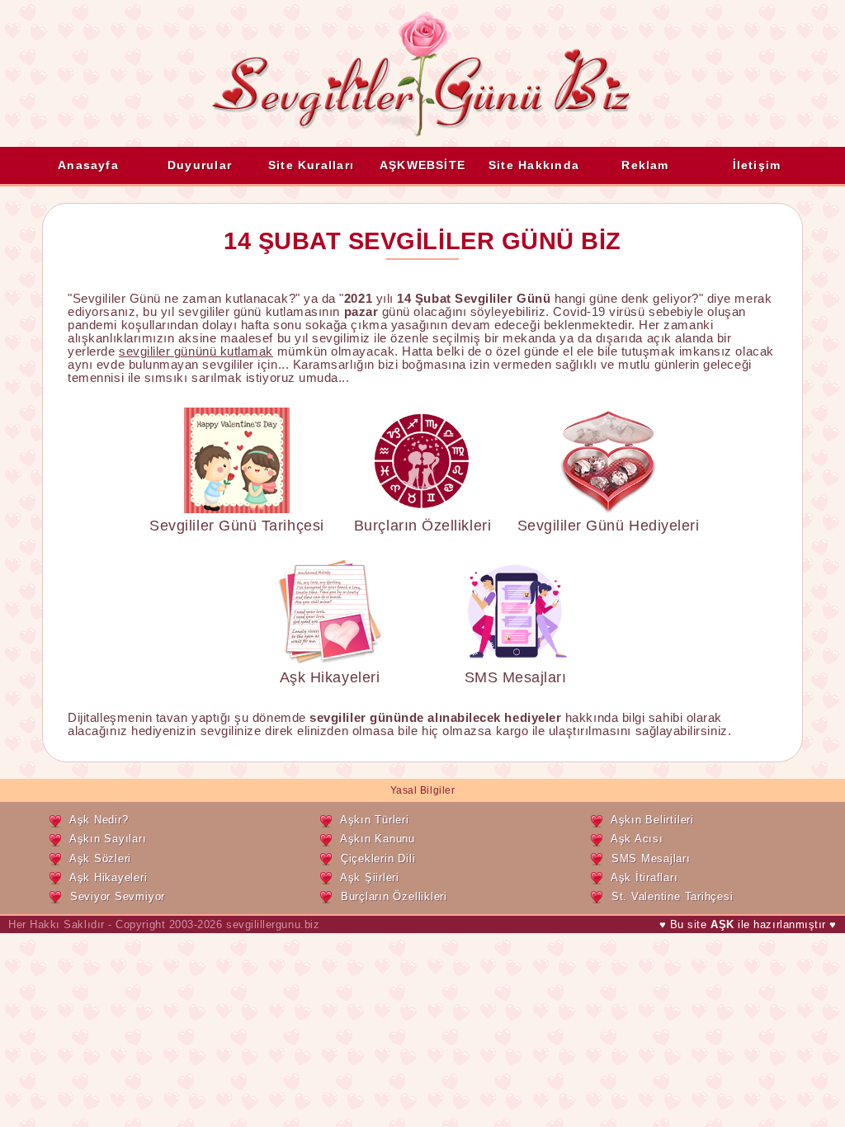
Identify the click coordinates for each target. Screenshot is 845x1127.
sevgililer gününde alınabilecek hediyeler (435, 717)
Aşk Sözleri (100, 858)
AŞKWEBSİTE (422, 165)
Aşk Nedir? (99, 819)
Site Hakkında (534, 165)
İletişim (757, 165)
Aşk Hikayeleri (330, 677)
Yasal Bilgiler (423, 790)
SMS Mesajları (516, 677)
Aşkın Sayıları (108, 838)
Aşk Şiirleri (369, 877)
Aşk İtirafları (644, 877)
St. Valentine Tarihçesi (672, 896)
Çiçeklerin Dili (378, 858)
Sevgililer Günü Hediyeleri (608, 525)
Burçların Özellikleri (422, 525)
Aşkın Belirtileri (652, 819)
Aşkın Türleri (374, 819)
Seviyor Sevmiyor (117, 896)
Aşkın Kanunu (377, 838)
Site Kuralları (311, 165)
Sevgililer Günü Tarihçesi (236, 525)
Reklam (644, 165)
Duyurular (200, 165)
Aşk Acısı (637, 838)
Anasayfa (88, 165)
